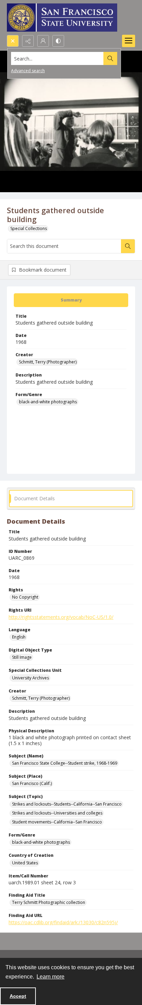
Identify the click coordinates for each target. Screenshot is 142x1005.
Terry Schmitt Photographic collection (48, 902)
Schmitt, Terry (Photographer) (48, 362)
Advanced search (28, 71)
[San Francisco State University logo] (62, 17)
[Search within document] (128, 246)
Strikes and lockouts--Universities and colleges (57, 813)
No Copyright (25, 597)
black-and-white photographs (48, 402)
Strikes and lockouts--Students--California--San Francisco (67, 804)
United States (25, 863)
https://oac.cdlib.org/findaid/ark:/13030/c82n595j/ (63, 922)
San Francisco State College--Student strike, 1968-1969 (64, 763)
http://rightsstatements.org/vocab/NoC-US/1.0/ (61, 617)
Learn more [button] (50, 977)
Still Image (22, 657)
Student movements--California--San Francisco (57, 822)
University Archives (30, 678)
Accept (18, 996)
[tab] (71, 300)
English (19, 637)
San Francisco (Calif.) (32, 783)
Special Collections (28, 228)
